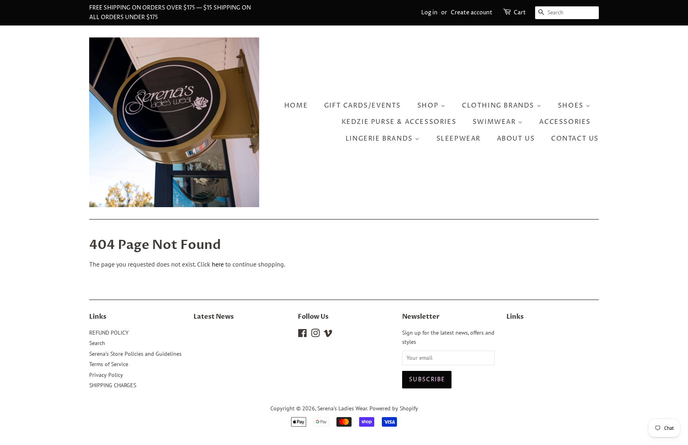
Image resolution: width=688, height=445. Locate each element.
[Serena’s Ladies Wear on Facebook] (302, 334)
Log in (429, 12)
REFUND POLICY (109, 332)
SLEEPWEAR (458, 138)
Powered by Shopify (393, 408)
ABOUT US (516, 138)
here (218, 264)
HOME (296, 105)
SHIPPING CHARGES (112, 385)
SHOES (572, 105)
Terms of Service (108, 364)
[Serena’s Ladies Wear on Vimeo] (328, 334)
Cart (520, 12)
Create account (472, 12)
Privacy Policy (106, 374)
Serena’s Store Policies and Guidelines (135, 353)
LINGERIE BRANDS (380, 138)
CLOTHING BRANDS (499, 105)
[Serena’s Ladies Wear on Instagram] (315, 334)
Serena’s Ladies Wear (342, 408)
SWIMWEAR (495, 122)
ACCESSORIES (565, 122)
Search (97, 343)
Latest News (214, 316)
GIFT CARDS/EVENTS (362, 105)
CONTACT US (575, 138)
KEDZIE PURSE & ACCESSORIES (399, 122)
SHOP (429, 105)
